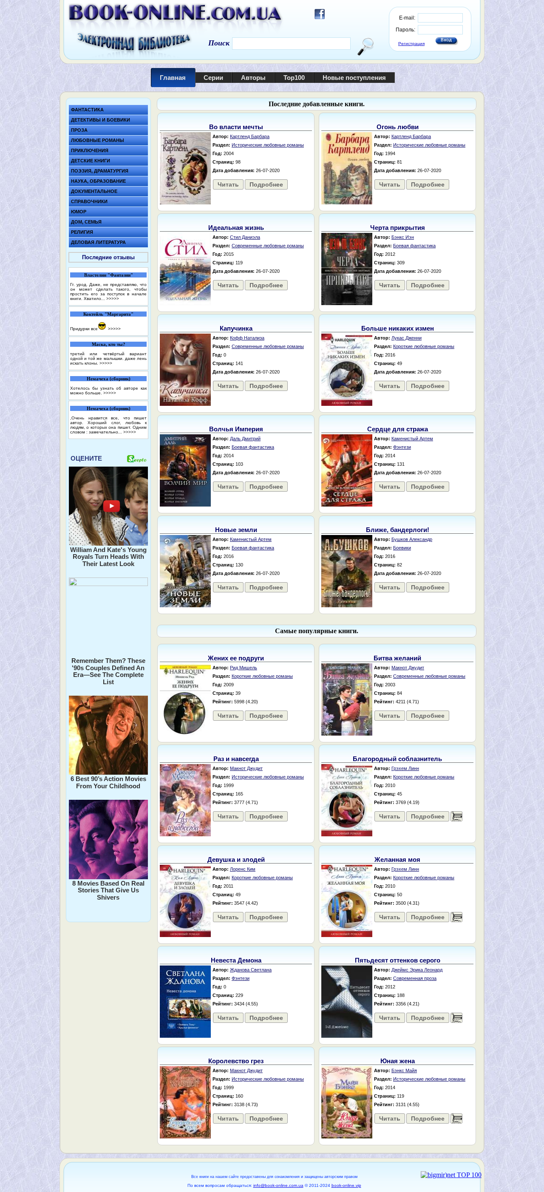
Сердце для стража (397, 429)
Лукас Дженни (406, 337)
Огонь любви (398, 126)
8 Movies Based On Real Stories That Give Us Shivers (108, 890)
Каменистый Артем (412, 438)
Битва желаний (397, 658)
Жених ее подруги (236, 658)
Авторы (253, 77)
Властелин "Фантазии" (108, 274)
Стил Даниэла (245, 237)
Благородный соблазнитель (397, 758)
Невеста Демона (236, 960)
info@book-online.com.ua (278, 1185)
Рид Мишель (243, 667)
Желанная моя (397, 859)
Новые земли (236, 529)
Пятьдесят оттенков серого (397, 960)
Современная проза (414, 978)
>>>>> (112, 298)
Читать (228, 184)
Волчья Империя (236, 429)
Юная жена (397, 1061)
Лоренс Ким (242, 869)
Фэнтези (402, 447)
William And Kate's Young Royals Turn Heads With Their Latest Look (108, 556)
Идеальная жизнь (236, 227)
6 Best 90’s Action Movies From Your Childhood (108, 782)
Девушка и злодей (236, 859)
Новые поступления (354, 77)
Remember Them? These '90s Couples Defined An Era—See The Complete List (108, 671)
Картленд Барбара (249, 136)
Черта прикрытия (397, 227)
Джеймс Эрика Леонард (416, 969)
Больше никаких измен (397, 328)
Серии (213, 77)
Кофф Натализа (247, 337)
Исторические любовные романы (268, 144)
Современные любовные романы (268, 245)
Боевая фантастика (414, 245)
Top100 (294, 77)
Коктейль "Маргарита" (108, 314)
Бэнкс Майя (404, 1070)
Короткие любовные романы (423, 346)
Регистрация (411, 43)
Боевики (402, 547)
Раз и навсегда (236, 758)
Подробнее (266, 184)
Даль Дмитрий (245, 438)
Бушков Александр (411, 539)
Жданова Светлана (251, 969)
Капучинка (236, 328)
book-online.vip (346, 1185)
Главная (173, 77)
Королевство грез (236, 1061)
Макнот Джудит (407, 667)
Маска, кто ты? (108, 344)
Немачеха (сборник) (108, 378)
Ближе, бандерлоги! (397, 529)
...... (456, 816)
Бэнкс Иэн (402, 237)
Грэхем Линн (405, 768)
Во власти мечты (236, 126)
